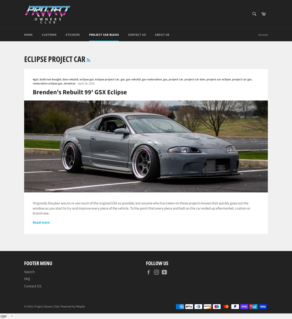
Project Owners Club (46, 306)
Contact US (32, 286)
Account (263, 35)
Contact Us (137, 35)
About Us (162, 35)
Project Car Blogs (104, 35)
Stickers (73, 35)
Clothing (49, 35)
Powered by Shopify (72, 306)
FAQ (27, 279)
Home (28, 35)
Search (29, 272)
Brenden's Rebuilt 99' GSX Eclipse (80, 92)
